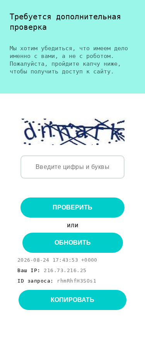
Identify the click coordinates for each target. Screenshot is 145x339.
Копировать (72, 299)
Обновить (73, 242)
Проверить (72, 207)
